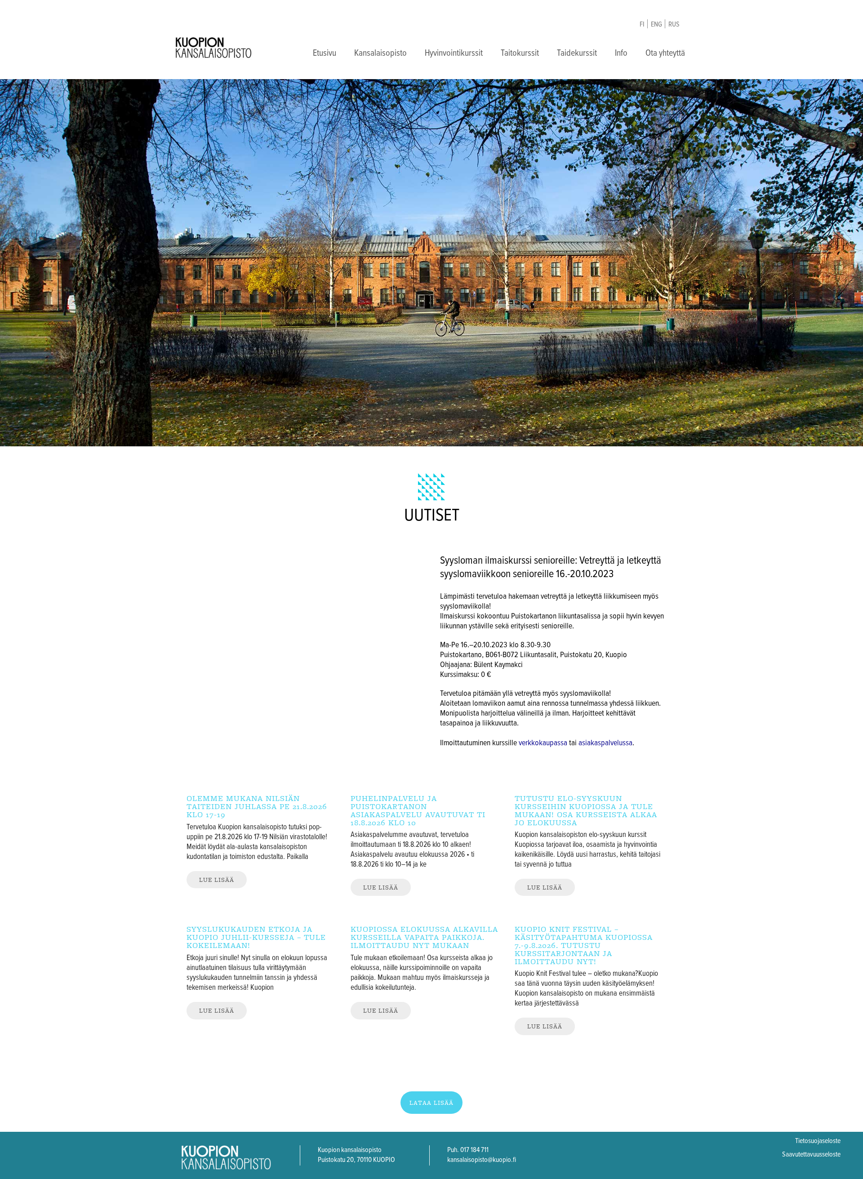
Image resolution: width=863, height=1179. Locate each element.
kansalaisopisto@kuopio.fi (481, 1160)
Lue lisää (216, 879)
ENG (656, 24)
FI (642, 24)
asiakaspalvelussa (605, 743)
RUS (674, 24)
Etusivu (324, 53)
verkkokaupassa (543, 743)
